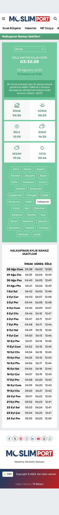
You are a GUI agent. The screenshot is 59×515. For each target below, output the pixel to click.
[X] (15, 438)
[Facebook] (9, 438)
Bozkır (43, 175)
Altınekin (15, 175)
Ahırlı (16, 169)
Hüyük (16, 208)
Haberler (31, 28)
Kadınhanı (39, 208)
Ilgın (27, 208)
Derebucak (36, 188)
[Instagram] (26, 438)
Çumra (42, 182)
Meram (14, 221)
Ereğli (45, 195)
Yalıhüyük (23, 234)
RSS (9, 474)
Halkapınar (43, 201)
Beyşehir (30, 175)
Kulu (43, 214)
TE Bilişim (38, 484)
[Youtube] (38, 438)
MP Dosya (46, 28)
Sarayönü (28, 221)
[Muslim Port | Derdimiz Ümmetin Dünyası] (29, 19)
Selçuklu (42, 221)
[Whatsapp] (50, 438)
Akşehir (41, 169)
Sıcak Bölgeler (11, 28)
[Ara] (55, 19)
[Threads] (44, 438)
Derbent (20, 188)
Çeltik (14, 182)
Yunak (36, 234)
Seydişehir (14, 227)
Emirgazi (32, 195)
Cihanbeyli (28, 182)
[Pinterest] (20, 438)
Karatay (32, 214)
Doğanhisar (16, 195)
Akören (27, 169)
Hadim (28, 201)
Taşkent (29, 227)
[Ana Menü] (3, 18)
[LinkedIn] (32, 438)
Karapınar (17, 214)
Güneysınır (14, 201)
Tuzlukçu (44, 227)
